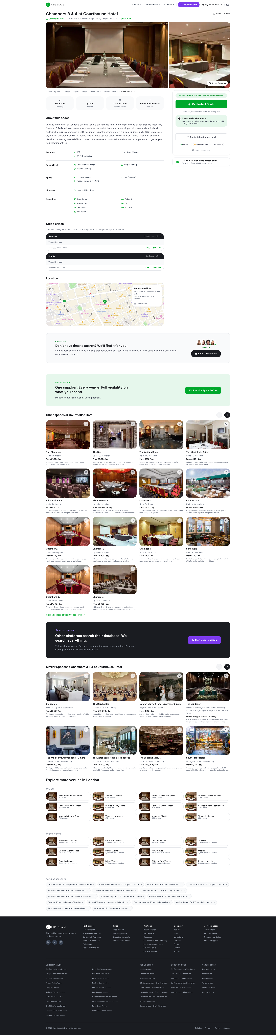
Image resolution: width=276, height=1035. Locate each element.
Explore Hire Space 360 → (203, 390)
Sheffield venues (159, 1006)
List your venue (149, 948)
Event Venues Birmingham (181, 988)
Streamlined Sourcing (91, 933)
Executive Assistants (121, 937)
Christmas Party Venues (101, 974)
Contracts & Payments (92, 937)
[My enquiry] (227, 4)
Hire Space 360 (89, 930)
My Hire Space (212, 4)
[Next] (227, 415)
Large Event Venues (99, 1006)
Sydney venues (208, 992)
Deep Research (190, 4)
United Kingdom (53, 91)
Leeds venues (145, 988)
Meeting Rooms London (101, 988)
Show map (126, 18)
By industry (87, 944)
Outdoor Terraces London (55, 1015)
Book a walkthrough (91, 948)
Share (218, 13)
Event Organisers (120, 933)
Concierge (147, 937)
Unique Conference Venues (56, 974)
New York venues (208, 969)
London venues (146, 969)
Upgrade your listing (212, 937)
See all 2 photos (219, 83)
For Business (152, 4)
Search (170, 4)
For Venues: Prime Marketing (155, 940)
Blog (176, 933)
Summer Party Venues (54, 978)
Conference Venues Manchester (183, 969)
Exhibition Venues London (56, 1006)
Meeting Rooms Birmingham (181, 992)
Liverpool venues (146, 992)
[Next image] (86, 435)
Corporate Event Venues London (104, 997)
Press (176, 944)
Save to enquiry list (202, 150)
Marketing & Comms (121, 940)
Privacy (208, 1028)
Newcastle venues (160, 997)
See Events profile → (153, 256)
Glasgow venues (158, 988)
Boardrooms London (100, 992)
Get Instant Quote (203, 104)
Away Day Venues (52, 988)
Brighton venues (161, 992)
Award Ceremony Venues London (105, 1001)
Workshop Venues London (102, 1011)
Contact (177, 948)
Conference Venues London (56, 969)
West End (94, 91)
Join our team (209, 930)
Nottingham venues (147, 1001)
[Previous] (219, 415)
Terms (217, 1028)
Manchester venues (147, 974)
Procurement (118, 930)
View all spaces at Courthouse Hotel (64, 615)
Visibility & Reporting (91, 940)
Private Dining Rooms (54, 983)
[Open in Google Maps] (105, 304)
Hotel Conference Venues (102, 969)
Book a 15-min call (207, 353)
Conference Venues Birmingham (183, 983)
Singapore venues (209, 988)
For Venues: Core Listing (153, 944)
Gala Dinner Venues (53, 1001)
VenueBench (179, 937)
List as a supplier (150, 951)
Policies (177, 951)
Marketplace (148, 933)
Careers (177, 940)
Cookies (226, 1028)
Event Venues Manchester (181, 974)
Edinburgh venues (147, 983)
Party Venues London (100, 978)
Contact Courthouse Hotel (203, 137)
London (67, 91)
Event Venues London (54, 997)
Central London (80, 91)
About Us (177, 930)
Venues (135, 4)
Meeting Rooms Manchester (181, 978)
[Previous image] (49, 435)
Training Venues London (55, 992)
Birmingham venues (147, 978)
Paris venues (207, 974)
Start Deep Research (206, 640)
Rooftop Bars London (100, 983)
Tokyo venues (207, 983)
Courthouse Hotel (57, 18)
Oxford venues (145, 1006)
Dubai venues (207, 978)
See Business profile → (152, 236)
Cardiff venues (145, 997)
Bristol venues (161, 983)
